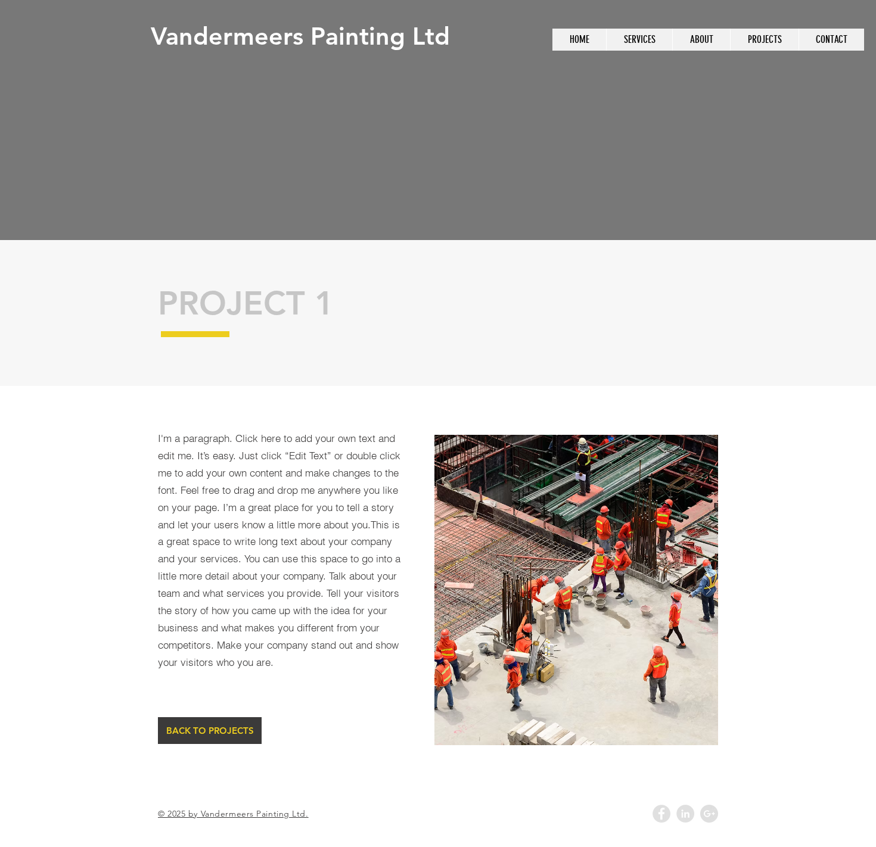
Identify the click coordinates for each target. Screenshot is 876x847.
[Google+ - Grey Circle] (709, 814)
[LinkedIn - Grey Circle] (685, 814)
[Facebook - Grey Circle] (661, 814)
